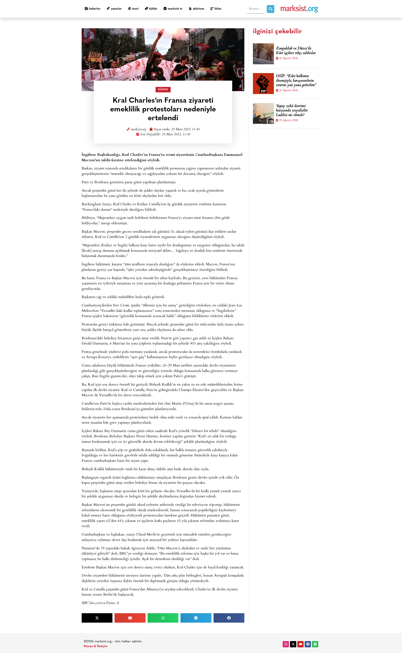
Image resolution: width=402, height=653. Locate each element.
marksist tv (175, 8)
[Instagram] (286, 644)
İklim (218, 8)
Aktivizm (198, 8)
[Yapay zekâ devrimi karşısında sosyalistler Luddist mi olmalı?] (263, 113)
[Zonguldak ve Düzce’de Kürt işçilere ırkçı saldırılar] (263, 53)
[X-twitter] (293, 644)
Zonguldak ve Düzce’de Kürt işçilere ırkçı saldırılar (296, 50)
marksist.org (138, 129)
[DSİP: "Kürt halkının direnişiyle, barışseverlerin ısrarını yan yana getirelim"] (263, 83)
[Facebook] (308, 644)
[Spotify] (315, 644)
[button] (97, 618)
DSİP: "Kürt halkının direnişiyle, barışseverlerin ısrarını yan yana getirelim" (296, 81)
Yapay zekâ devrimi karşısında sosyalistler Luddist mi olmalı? (292, 111)
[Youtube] (300, 644)
